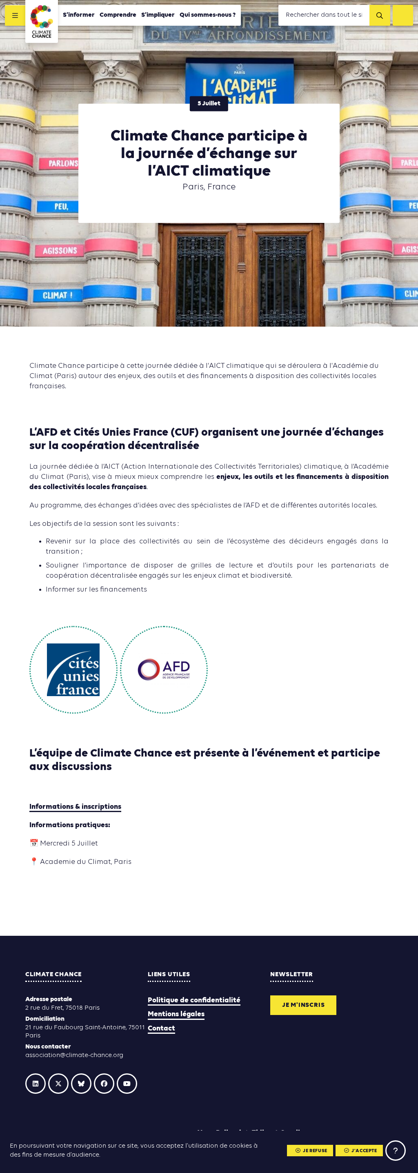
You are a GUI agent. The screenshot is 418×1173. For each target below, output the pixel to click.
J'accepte (364, 1151)
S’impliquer (158, 15)
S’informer (79, 15)
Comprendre (118, 15)
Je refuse (315, 1151)
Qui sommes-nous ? (208, 15)
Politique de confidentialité (194, 1000)
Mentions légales (176, 1014)
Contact (161, 1028)
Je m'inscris (303, 1005)
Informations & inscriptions (75, 807)
